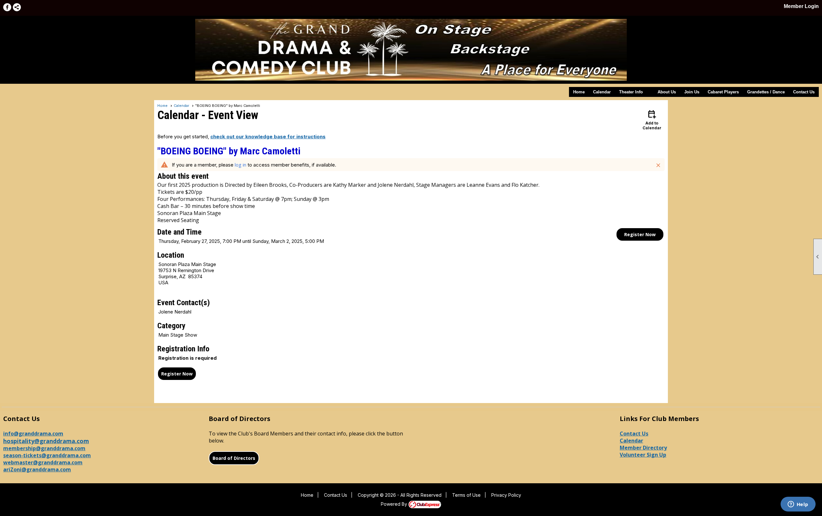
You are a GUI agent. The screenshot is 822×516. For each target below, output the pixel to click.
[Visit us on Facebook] (7, 7)
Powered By (394, 504)
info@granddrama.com (33, 433)
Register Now (640, 234)
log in (240, 164)
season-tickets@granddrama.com (47, 455)
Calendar (602, 92)
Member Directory (643, 447)
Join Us (691, 92)
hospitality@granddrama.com (46, 441)
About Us (667, 92)
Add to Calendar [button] (652, 119)
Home (579, 92)
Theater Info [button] (631, 92)
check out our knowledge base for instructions (268, 136)
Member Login (801, 6)
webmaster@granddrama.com (43, 462)
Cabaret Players (723, 92)
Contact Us (804, 92)
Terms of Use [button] (466, 495)
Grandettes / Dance (766, 92)
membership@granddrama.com (44, 448)
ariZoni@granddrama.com (37, 469)
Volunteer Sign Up (643, 454)
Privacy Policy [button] (506, 495)
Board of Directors (234, 458)
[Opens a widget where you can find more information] (798, 505)
